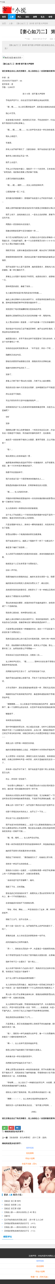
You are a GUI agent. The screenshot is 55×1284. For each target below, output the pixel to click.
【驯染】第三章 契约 (12, 1201)
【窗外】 (7, 1216)
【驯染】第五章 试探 (12, 1208)
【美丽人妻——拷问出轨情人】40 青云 (19, 1212)
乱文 (43, 17)
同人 (19, 17)
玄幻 (27, 17)
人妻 (12, 17)
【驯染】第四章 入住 (12, 1205)
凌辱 (35, 17)
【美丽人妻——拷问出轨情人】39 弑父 (19, 1227)
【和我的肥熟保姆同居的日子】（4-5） (20, 1223)
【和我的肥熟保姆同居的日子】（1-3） (19, 1231)
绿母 (50, 17)
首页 (4, 17)
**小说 (27, 39)
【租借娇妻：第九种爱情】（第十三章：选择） (28, 1137)
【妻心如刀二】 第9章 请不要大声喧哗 (31, 23)
